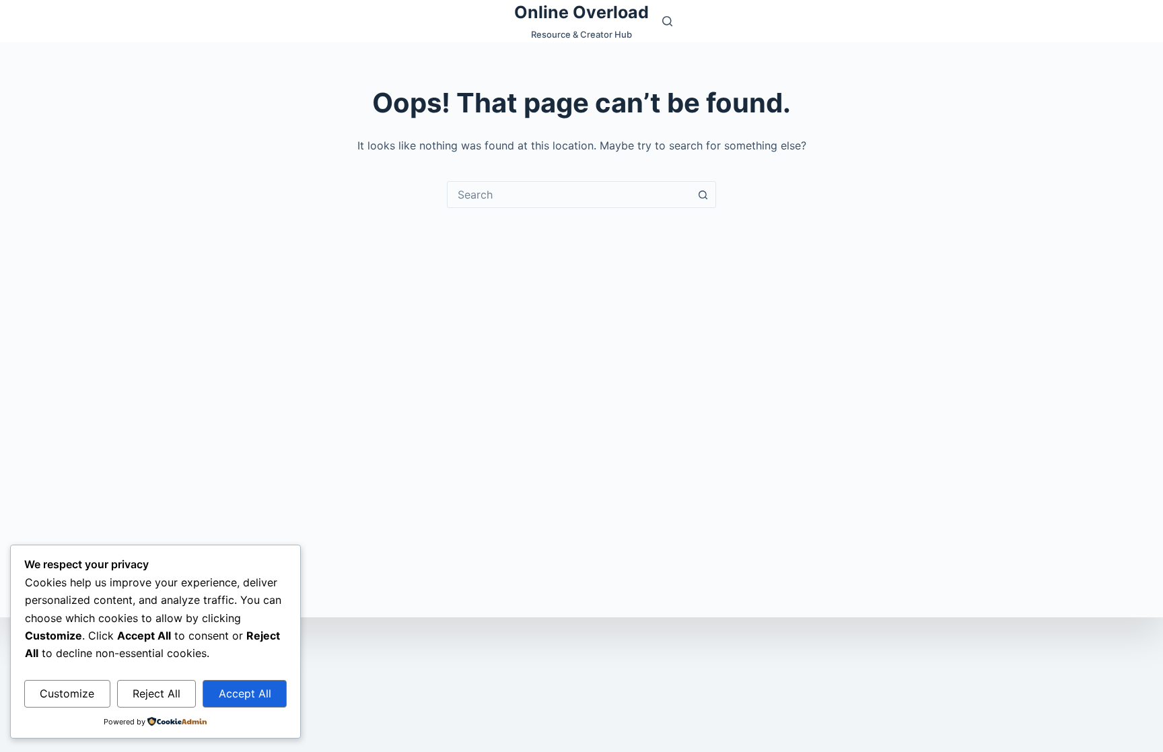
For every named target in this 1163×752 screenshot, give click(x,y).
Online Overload (581, 12)
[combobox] (569, 194)
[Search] (667, 21)
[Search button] (702, 194)
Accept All (245, 693)
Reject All (156, 693)
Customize (67, 693)
